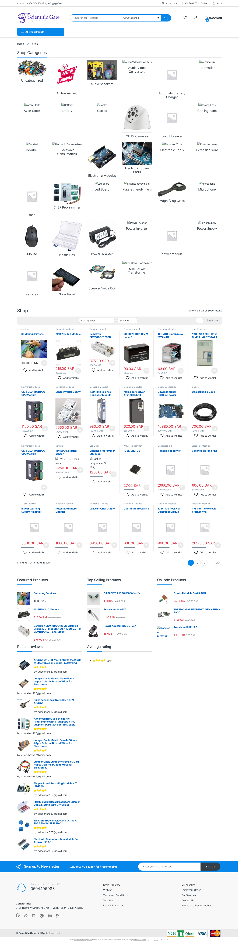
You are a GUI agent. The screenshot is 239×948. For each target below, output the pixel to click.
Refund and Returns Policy (196, 905)
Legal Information (113, 905)
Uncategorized (199, 329)
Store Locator (172, 3)
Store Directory (111, 884)
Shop (219, 3)
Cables (195, 387)
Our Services (188, 895)
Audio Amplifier (28, 503)
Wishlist (107, 889)
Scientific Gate (27, 933)
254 (218, 562)
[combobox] (95, 17)
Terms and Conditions (115, 895)
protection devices (139, 939)
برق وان (156, 939)
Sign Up (210, 866)
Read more (214, 371)
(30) (102, 660)
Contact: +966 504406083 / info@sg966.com (41, 3)
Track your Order (191, 889)
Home (20, 43)
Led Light (94, 445)
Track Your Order (198, 3)
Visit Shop (108, 900)
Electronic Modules (64, 329)
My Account (188, 884)
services (25, 329)
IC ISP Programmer (133, 445)
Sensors (59, 445)
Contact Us (187, 900)
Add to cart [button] (44, 363)
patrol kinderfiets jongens (83, 939)
